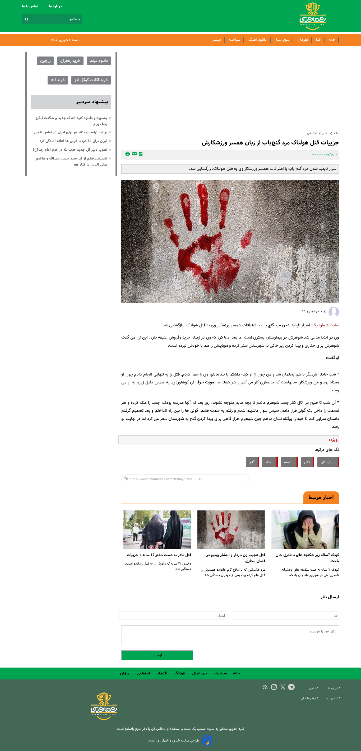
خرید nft (58, 80)
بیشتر (216, 40)
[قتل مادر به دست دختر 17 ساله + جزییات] (157, 529)
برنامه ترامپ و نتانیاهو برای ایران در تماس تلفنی (70, 132)
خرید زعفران (70, 61)
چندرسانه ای (309, 698)
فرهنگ (180, 673)
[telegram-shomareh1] (291, 687)
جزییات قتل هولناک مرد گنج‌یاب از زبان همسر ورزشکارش (270, 143)
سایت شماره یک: (325, 325)
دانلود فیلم (99, 61)
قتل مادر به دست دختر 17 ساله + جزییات (159, 555)
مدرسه (288, 462)
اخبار (325, 133)
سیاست (220, 673)
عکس (313, 688)
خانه (332, 40)
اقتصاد (162, 673)
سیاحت (234, 40)
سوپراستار (282, 40)
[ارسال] (133, 155)
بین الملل (200, 673)
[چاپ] (126, 155)
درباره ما (56, 6)
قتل (307, 462)
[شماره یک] (104, 719)
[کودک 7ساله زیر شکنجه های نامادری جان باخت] (305, 529)
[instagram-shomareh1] (274, 687)
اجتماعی (312, 133)
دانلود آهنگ (257, 40)
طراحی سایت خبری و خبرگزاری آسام (174, 740)
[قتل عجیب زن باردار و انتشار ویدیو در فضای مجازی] (231, 529)
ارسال (157, 655)
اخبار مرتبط (321, 497)
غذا (318, 40)
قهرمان (303, 40)
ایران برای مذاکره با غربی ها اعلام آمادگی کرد (73, 141)
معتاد (269, 462)
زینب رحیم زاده (314, 311)
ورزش (125, 673)
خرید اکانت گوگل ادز (91, 80)
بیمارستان (328, 462)
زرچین (45, 61)
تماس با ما (30, 6)
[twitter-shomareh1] (282, 687)
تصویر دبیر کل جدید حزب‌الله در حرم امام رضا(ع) (70, 149)
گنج (251, 462)
